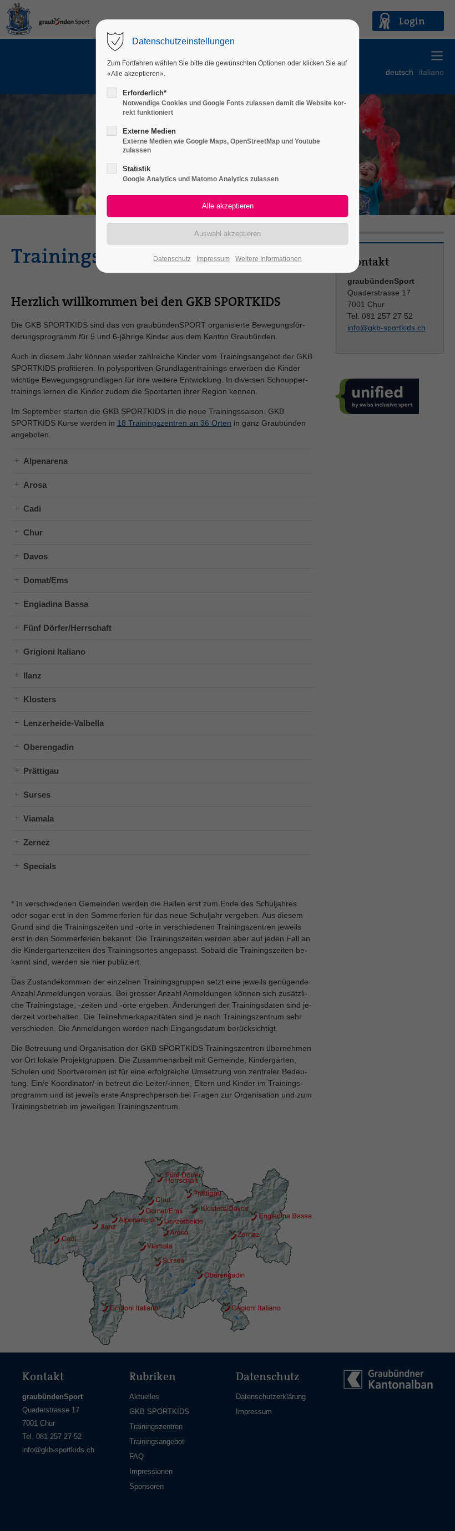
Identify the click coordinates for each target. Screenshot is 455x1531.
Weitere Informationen (268, 259)
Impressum (213, 259)
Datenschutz (172, 259)
